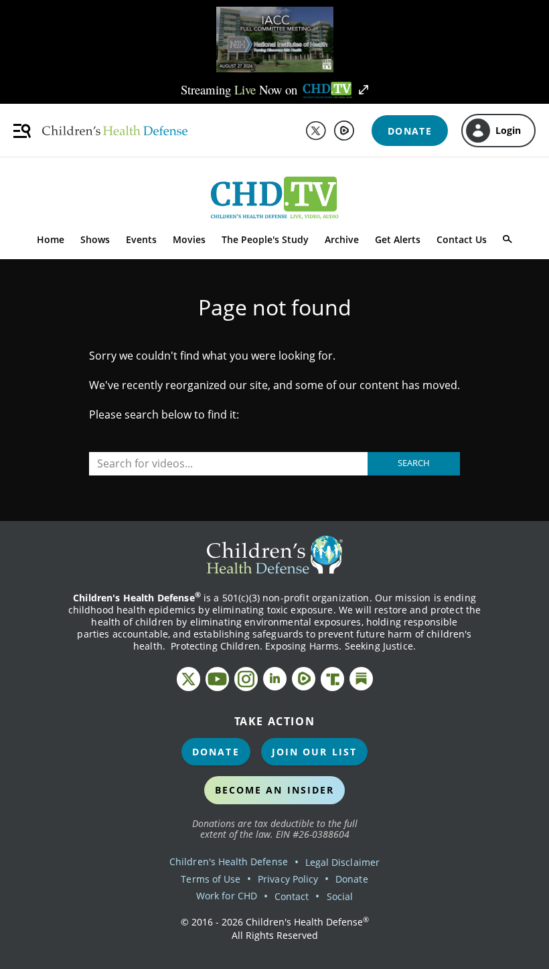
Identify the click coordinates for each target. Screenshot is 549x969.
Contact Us (462, 239)
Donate (216, 751)
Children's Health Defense (228, 861)
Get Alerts (397, 239)
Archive (342, 239)
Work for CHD (226, 895)
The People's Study (265, 239)
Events (141, 239)
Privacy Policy (288, 879)
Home (50, 239)
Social (340, 896)
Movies (189, 239)
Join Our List (314, 751)
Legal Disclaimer (342, 862)
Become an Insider (275, 790)
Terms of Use (210, 879)
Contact (291, 896)
